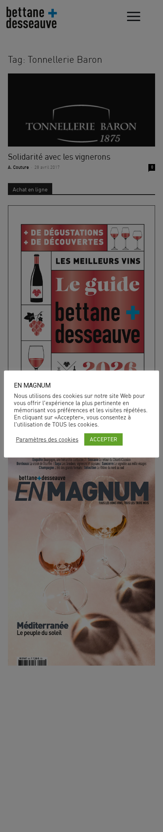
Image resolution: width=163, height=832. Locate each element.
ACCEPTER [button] (103, 439)
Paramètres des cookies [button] (47, 439)
